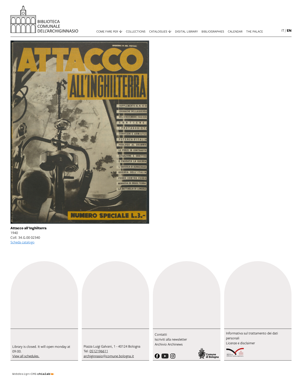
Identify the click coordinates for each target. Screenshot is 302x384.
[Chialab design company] (33, 370)
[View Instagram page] (172, 356)
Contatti (161, 334)
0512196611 (99, 351)
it (282, 30)
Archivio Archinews (169, 344)
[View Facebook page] (157, 356)
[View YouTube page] (164, 356)
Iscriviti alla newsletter (171, 339)
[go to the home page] (44, 19)
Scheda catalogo (22, 242)
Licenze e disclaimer (240, 343)
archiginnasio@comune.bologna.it (109, 356)
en (289, 30)
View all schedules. (25, 356)
